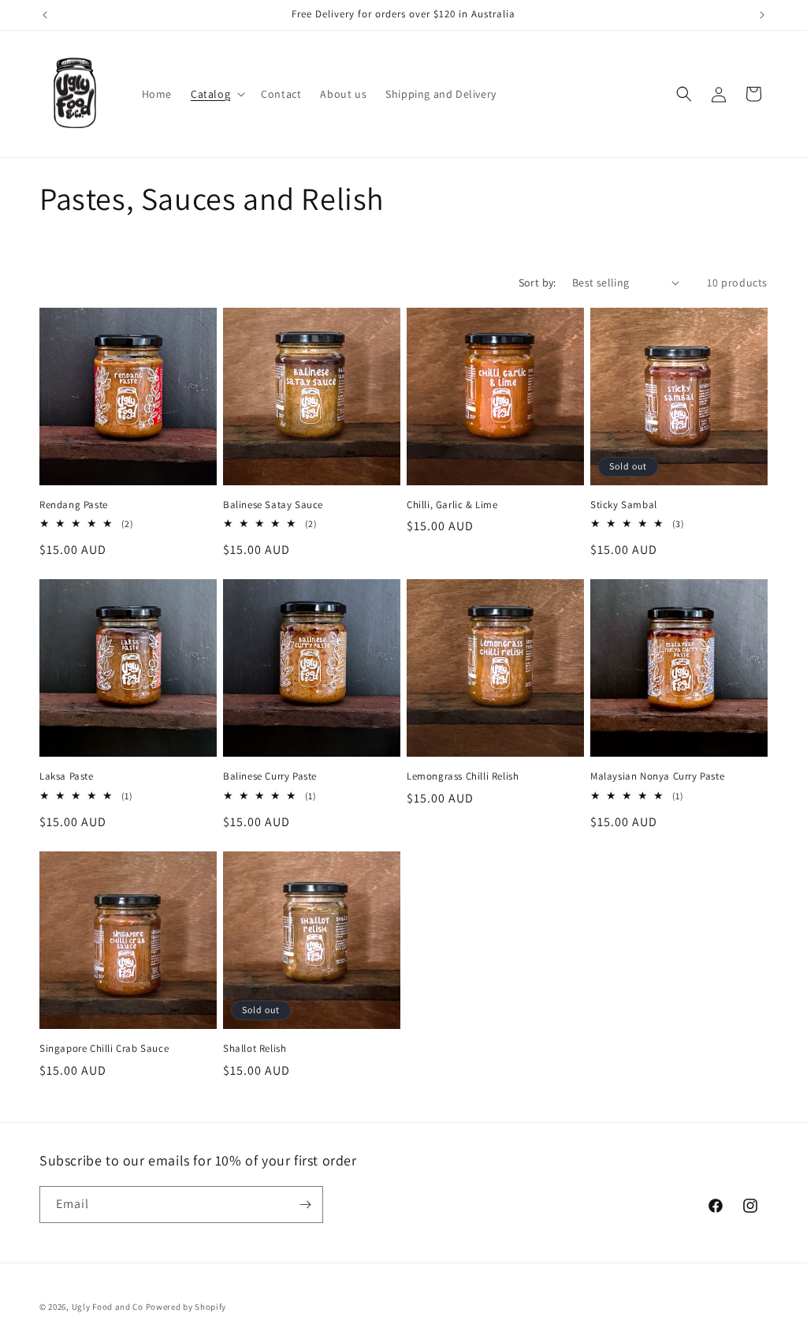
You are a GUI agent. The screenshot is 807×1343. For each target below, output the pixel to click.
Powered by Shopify (186, 1306)
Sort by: (537, 282)
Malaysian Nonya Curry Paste (657, 776)
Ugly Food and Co (107, 1306)
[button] (216, 93)
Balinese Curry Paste (270, 776)
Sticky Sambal (623, 505)
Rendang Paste (73, 505)
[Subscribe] (305, 1204)
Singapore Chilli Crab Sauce (104, 1048)
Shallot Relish (254, 1048)
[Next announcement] (762, 15)
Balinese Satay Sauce (273, 505)
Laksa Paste (66, 776)
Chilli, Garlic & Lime (452, 505)
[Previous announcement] (45, 15)
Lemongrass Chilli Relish (463, 776)
